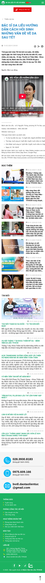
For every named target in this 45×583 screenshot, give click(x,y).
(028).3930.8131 (11, 554)
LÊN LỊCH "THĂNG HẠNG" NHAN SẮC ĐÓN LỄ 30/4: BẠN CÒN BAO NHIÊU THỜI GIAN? (21, 435)
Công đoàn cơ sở (10, 524)
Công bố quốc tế (10, 536)
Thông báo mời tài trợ (12, 541)
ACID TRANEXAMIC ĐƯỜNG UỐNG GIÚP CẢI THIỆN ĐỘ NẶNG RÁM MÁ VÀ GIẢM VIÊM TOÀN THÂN (21, 357)
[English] (29, 2)
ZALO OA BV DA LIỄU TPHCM (16, 557)
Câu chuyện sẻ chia (11, 512)
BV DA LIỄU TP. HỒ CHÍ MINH (15, 2)
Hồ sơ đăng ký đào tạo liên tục (15, 534)
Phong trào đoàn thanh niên (14, 522)
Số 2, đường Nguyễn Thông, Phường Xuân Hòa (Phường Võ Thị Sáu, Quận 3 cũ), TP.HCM (16, 550)
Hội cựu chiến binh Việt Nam (14, 526)
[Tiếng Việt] (27, 2)
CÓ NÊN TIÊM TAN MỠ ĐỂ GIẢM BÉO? (16, 377)
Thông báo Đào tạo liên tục (14, 538)
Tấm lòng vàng (10, 515)
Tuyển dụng (9, 503)
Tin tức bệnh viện (10, 505)
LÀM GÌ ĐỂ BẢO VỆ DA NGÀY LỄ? (14, 415)
